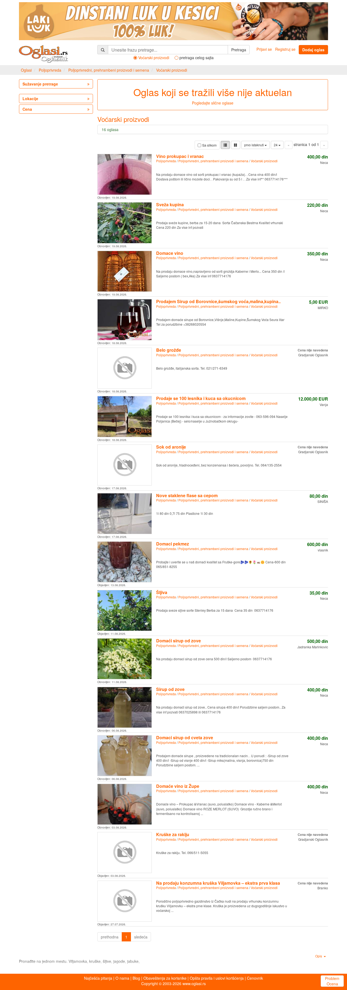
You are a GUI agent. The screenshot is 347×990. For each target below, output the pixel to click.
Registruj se (285, 49)
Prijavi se (264, 49)
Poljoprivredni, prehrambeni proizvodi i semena (108, 70)
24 (276, 144)
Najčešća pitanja (98, 978)
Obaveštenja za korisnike (165, 978)
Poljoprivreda (50, 70)
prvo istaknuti (254, 144)
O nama (122, 978)
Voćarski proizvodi (171, 70)
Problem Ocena (332, 981)
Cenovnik (255, 978)
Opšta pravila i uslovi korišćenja (217, 978)
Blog (136, 978)
